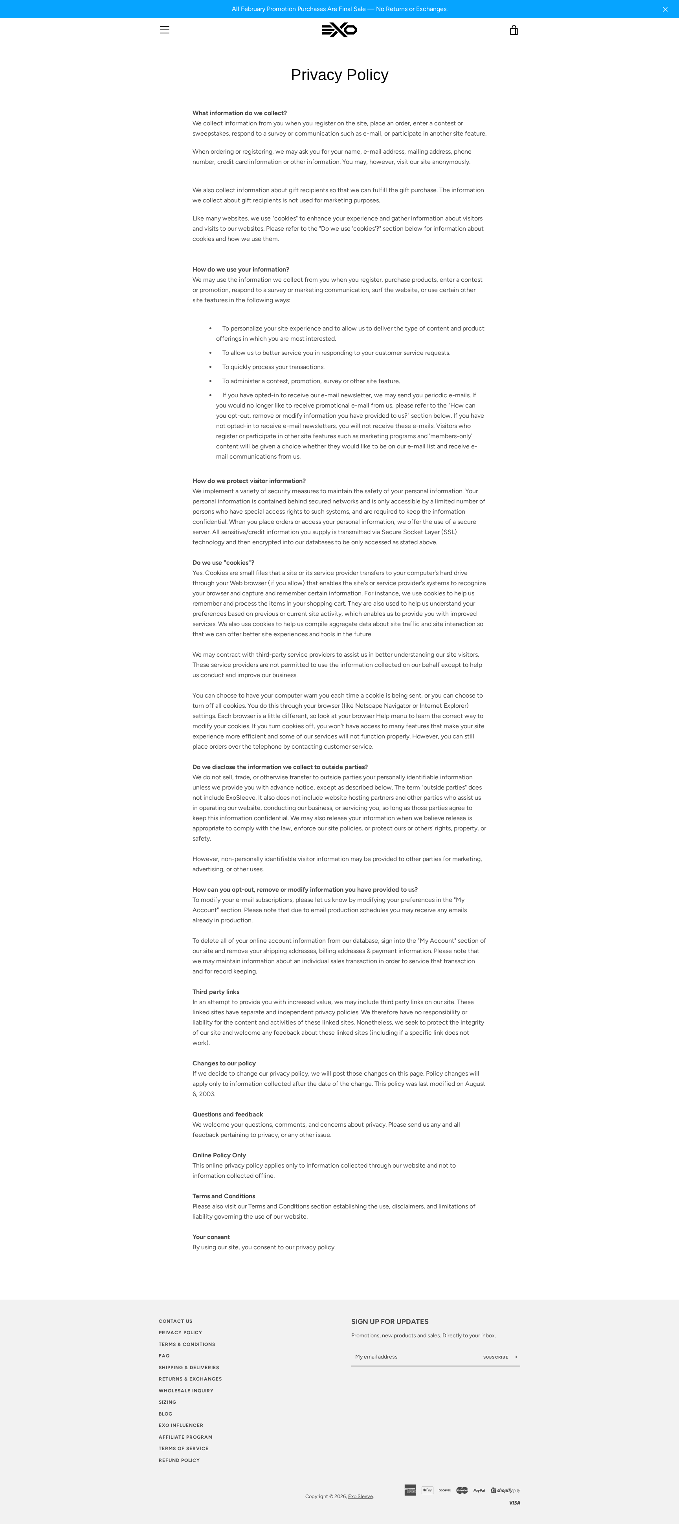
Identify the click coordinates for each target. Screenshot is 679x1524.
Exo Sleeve (360, 1496)
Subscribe (496, 1357)
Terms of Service (184, 1448)
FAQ (164, 1356)
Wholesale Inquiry (186, 1391)
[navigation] (164, 30)
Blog (166, 1414)
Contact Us (176, 1321)
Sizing (167, 1402)
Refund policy (179, 1460)
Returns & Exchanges (190, 1379)
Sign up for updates (390, 1321)
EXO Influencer (181, 1425)
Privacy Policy (180, 1332)
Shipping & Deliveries (189, 1367)
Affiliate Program (186, 1437)
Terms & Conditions (187, 1344)
